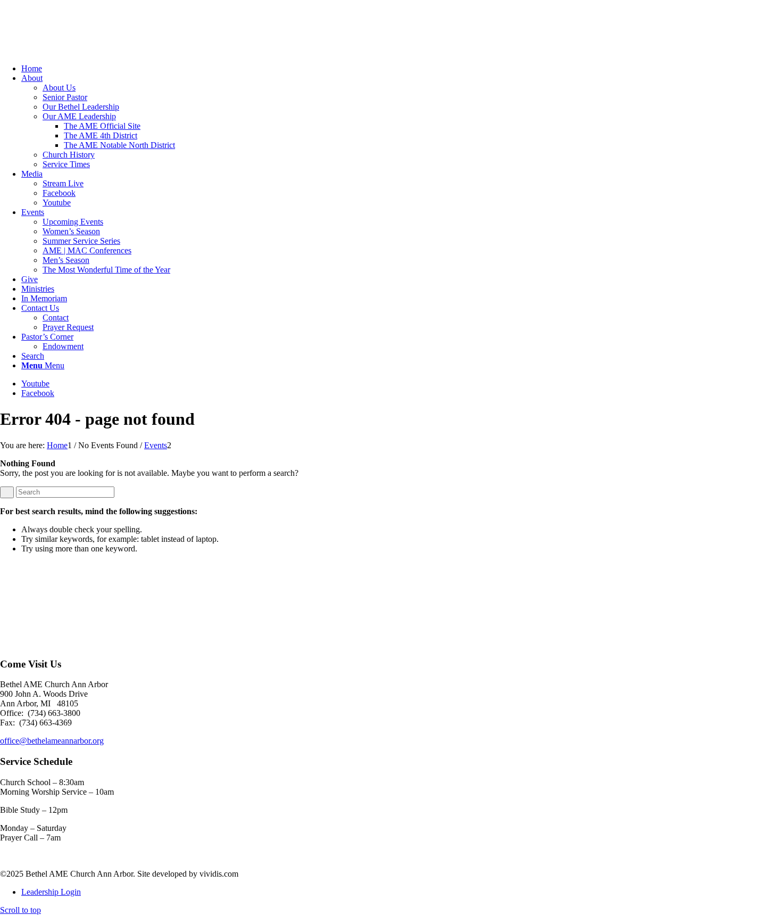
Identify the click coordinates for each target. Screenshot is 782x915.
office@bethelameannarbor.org (52, 740)
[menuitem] (401, 68)
